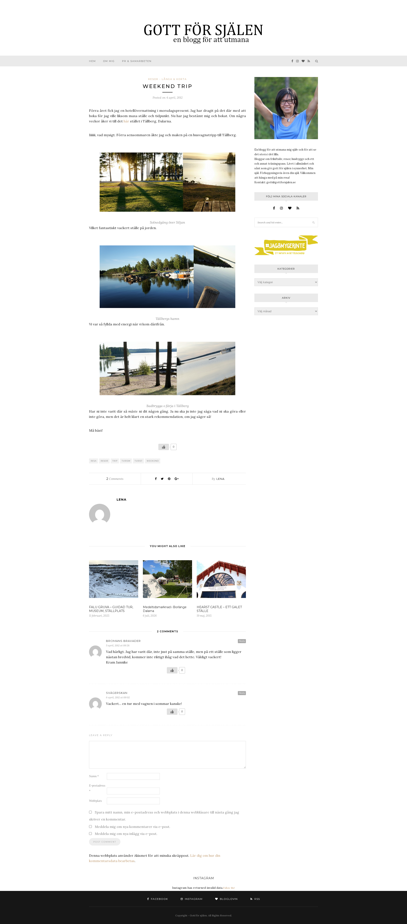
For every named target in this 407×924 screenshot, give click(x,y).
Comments (114, 479)
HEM (92, 61)
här (126, 121)
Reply (242, 641)
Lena (220, 478)
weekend (153, 461)
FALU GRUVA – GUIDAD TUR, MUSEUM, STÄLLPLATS (111, 609)
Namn (94, 776)
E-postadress (97, 788)
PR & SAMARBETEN (137, 61)
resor (104, 461)
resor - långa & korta (167, 79)
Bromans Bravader (123, 641)
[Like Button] (163, 447)
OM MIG (109, 61)
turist (138, 461)
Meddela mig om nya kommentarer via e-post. (132, 827)
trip (114, 461)
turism (126, 461)
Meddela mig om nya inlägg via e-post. (126, 834)
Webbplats (95, 801)
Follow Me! (229, 887)
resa (93, 461)
